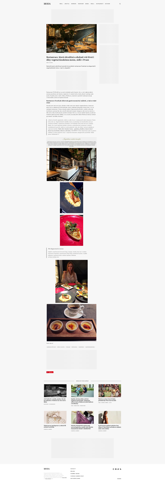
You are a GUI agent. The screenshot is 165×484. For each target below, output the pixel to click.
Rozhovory (81, 3)
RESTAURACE (74, 347)
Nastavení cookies (75, 478)
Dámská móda (82, 405)
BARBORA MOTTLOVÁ (51, 347)
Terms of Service (48, 478)
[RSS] (120, 469)
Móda (61, 3)
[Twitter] (118, 469)
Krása (92, 3)
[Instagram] (113, 469)
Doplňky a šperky (104, 402)
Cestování (107, 3)
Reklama (73, 471)
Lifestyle (67, 3)
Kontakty (73, 468)
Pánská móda (76, 405)
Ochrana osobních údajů (77, 476)
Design (86, 3)
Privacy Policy (64, 477)
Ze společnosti (99, 3)
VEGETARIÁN (81, 347)
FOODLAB (68, 347)
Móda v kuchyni (49, 62)
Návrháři (73, 3)
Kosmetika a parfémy (48, 429)
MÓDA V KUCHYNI (60, 347)
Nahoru (119, 478)
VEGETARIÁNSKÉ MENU (90, 347)
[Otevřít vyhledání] (120, 4)
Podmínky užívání (75, 473)
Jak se (110, 402)
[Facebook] (115, 469)
